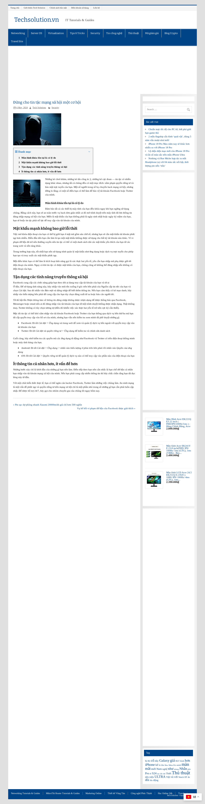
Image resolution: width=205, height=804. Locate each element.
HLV (178, 761)
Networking (18, 33)
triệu (151, 777)
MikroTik (172, 765)
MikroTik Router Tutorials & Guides (63, 793)
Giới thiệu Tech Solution (34, 8)
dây (157, 761)
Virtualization (56, 33)
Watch (181, 777)
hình (182, 761)
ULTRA (160, 777)
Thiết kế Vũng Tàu (116, 793)
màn (185, 764)
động (155, 780)
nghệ (164, 769)
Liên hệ (96, 8)
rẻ (150, 773)
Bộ (149, 761)
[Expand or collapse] (89, 152)
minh (178, 765)
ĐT (185, 777)
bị (146, 761)
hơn (187, 760)
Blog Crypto (171, 33)
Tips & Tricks (77, 33)
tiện (147, 777)
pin (189, 769)
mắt (148, 768)
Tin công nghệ (114, 33)
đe (189, 777)
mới (153, 768)
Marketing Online (94, 793)
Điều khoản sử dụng (80, 8)
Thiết (168, 773)
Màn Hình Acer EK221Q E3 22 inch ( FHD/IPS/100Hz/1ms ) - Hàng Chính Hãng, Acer (178, 423)
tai (164, 773)
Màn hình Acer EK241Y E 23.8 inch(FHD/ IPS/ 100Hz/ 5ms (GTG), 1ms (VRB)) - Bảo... (178, 449)
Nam (159, 768)
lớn (162, 765)
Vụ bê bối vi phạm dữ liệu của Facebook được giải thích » (106, 408)
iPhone (150, 765)
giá (172, 760)
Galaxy (164, 760)
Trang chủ (14, 8)
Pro (147, 773)
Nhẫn (183, 769)
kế (157, 764)
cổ (152, 760)
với (176, 776)
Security (95, 33)
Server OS (36, 33)
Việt (168, 777)
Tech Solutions (39, 107)
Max (166, 765)
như (170, 769)
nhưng (176, 769)
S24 (154, 773)
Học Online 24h (165, 793)
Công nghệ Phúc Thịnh (141, 793)
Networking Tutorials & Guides (25, 793)
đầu (151, 780)
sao (158, 774)
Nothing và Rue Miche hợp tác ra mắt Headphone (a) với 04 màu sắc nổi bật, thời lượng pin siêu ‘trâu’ (167, 162)
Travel (181, 793)
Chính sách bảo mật (58, 8)
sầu (161, 774)
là (159, 765)
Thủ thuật (133, 33)
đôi (147, 780)
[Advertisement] (102, 70)
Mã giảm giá (152, 33)
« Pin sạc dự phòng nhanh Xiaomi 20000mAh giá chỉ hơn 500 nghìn (47, 404)
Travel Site (17, 41)
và (172, 776)
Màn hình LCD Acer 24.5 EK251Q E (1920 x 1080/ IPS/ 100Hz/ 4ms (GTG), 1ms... (179, 476)
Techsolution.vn (36, 19)
